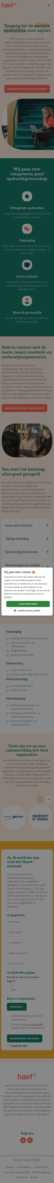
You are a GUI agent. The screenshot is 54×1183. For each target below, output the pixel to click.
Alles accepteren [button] (28, 604)
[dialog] (27, 592)
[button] (27, 610)
